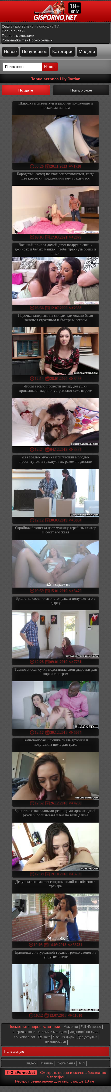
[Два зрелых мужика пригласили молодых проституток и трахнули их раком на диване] (55, 493)
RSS (82, 1063)
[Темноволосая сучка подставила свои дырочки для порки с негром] (55, 705)
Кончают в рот (24, 1037)
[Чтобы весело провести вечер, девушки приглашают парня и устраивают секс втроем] (55, 422)
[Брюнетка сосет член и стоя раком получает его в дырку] (55, 634)
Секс (6, 26)
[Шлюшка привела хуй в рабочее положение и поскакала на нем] (55, 139)
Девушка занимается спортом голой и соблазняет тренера (55, 884)
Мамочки (71, 1027)
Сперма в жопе (23, 1032)
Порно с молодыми (18, 36)
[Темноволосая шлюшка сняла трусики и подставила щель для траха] (55, 776)
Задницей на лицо (84, 1032)
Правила (46, 1063)
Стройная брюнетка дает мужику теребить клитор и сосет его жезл (55, 530)
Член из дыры (63, 1037)
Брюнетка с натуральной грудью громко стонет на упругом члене (55, 954)
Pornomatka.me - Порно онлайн (27, 40)
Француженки (55, 1042)
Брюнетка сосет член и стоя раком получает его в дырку (56, 600)
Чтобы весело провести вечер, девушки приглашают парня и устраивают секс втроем (55, 388)
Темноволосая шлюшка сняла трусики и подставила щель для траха (55, 742)
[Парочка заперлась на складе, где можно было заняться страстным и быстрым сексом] (55, 351)
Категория (63, 51)
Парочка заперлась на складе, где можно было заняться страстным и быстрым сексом (55, 318)
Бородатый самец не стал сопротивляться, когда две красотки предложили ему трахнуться (55, 176)
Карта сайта (66, 1063)
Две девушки (87, 1037)
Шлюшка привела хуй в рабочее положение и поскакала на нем (55, 105)
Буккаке (44, 1037)
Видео (31, 1063)
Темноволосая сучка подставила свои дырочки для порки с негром (56, 671)
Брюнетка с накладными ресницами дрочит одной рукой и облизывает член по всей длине (55, 813)
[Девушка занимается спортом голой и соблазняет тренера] (55, 918)
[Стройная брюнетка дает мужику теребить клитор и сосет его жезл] (55, 564)
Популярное (34, 51)
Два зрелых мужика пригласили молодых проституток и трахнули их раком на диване (55, 459)
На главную (14, 1051)
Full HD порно (91, 1027)
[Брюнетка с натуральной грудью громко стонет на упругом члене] (55, 988)
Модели (87, 51)
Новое (10, 51)
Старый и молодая (52, 1032)
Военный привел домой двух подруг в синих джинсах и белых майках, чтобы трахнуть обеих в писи (55, 249)
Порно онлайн (13, 31)
